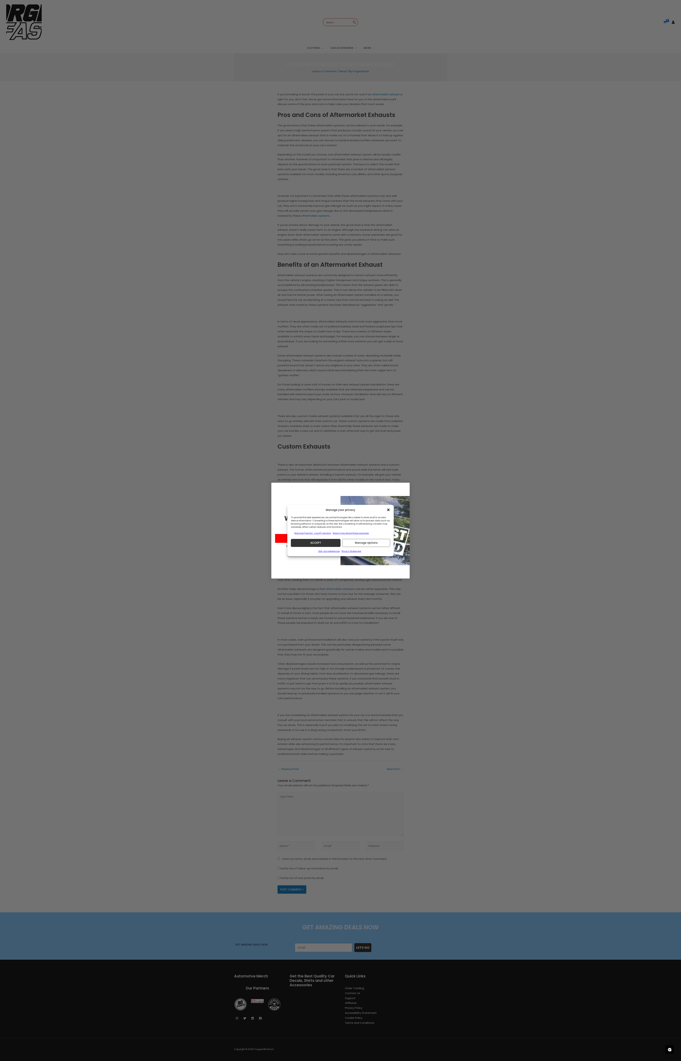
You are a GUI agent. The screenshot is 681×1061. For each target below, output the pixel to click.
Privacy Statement (351, 551)
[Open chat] (669, 1049)
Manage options (366, 543)
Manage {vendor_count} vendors (312, 533)
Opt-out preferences (329, 551)
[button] (388, 510)
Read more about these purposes (351, 533)
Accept (315, 543)
